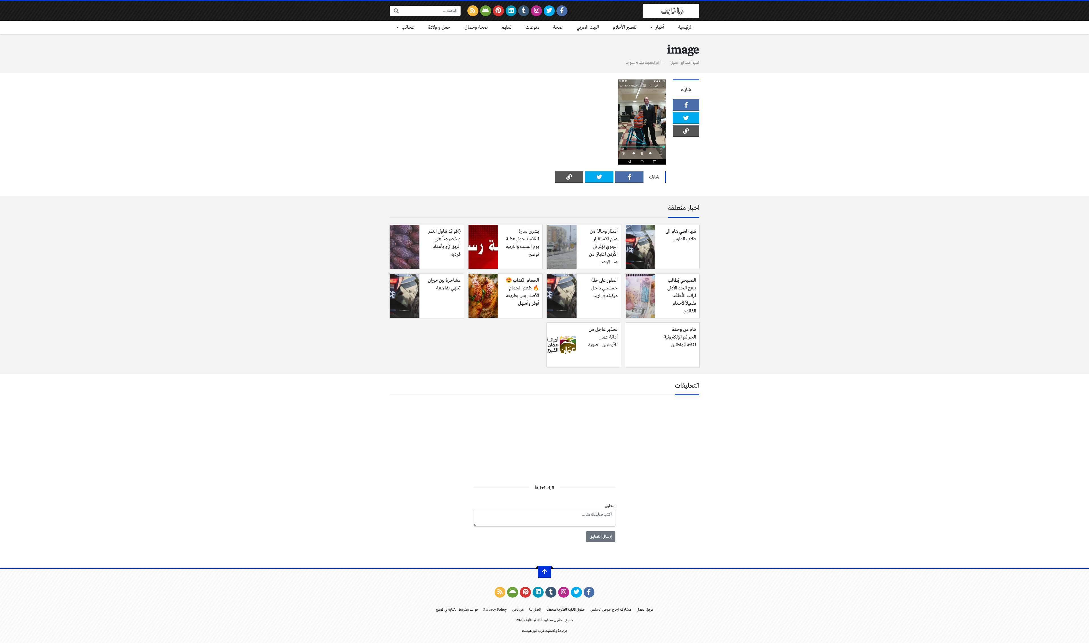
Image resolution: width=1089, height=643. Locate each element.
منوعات (532, 27)
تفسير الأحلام (625, 27)
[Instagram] (536, 10)
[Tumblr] (523, 10)
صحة (558, 27)
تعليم (506, 27)
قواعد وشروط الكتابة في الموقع (457, 609)
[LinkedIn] (511, 10)
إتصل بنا (535, 609)
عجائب (408, 27)
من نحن (518, 609)
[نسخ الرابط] (686, 131)
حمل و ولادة (439, 27)
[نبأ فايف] (671, 11)
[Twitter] (549, 10)
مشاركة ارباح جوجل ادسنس (610, 609)
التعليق (610, 506)
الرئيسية (685, 27)
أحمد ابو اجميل (681, 62)
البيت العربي (588, 27)
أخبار (659, 27)
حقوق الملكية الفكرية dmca (565, 609)
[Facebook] (561, 10)
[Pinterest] (498, 10)
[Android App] (485, 10)
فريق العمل (645, 609)
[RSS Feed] (472, 10)
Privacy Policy (495, 609)
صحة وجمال (476, 27)
